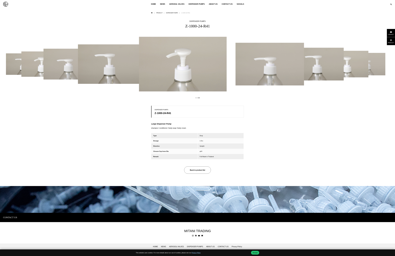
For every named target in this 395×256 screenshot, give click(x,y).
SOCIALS (240, 4)
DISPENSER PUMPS (197, 4)
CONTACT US (227, 4)
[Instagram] (193, 236)
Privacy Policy (237, 246)
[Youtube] (199, 236)
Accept (255, 253)
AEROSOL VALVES (176, 4)
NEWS (163, 246)
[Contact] (202, 236)
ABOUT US (213, 4)
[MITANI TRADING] (5, 4)
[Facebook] (196, 236)
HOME (153, 4)
